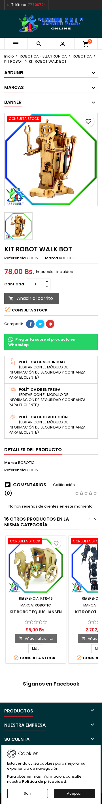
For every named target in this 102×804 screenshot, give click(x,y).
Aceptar (74, 793)
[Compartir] (30, 324)
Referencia (15, 258)
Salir (28, 793)
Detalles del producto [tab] (33, 449)
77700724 (37, 4)
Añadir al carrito (30, 298)
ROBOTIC (26, 462)
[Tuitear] (40, 324)
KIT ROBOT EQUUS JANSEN (36, 612)
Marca (51, 258)
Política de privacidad (44, 781)
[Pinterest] (50, 324)
